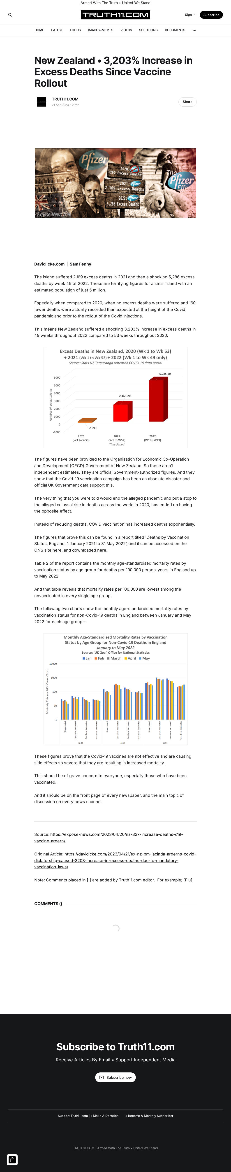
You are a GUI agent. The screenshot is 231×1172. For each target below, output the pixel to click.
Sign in (190, 14)
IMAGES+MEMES (100, 30)
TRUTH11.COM (65, 99)
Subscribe (211, 15)
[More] (194, 30)
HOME (39, 30)
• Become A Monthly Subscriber (149, 1116)
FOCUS (75, 30)
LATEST (57, 30)
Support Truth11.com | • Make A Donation (88, 1116)
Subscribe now (119, 1077)
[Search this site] (10, 15)
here (101, 550)
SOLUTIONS (148, 30)
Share (187, 102)
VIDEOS (126, 30)
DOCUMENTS (175, 30)
